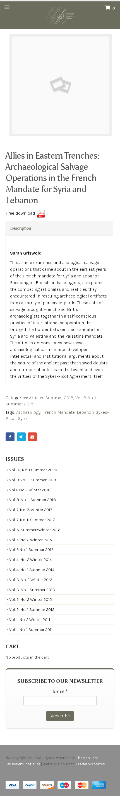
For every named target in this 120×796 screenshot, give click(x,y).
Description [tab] (20, 228)
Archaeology (28, 412)
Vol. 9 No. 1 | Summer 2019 (32, 479)
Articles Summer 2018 (51, 397)
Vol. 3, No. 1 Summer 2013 (32, 589)
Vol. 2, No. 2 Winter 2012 (30, 599)
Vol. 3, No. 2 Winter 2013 (30, 579)
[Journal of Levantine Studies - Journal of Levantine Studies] (60, 15)
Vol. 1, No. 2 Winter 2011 (29, 619)
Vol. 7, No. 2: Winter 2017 (30, 509)
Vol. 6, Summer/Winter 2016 (34, 529)
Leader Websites (91, 764)
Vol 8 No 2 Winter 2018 (30, 489)
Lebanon (85, 412)
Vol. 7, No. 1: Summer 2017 (32, 519)
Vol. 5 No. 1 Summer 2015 (31, 549)
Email (32, 436)
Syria (23, 418)
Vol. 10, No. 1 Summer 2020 (33, 469)
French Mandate (58, 412)
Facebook (10, 436)
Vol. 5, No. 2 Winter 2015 (30, 539)
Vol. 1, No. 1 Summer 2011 (31, 629)
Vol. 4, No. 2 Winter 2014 (30, 559)
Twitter (21, 436)
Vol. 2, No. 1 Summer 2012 (31, 609)
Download (40, 213)
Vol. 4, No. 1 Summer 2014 (31, 569)
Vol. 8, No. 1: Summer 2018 (32, 499)
